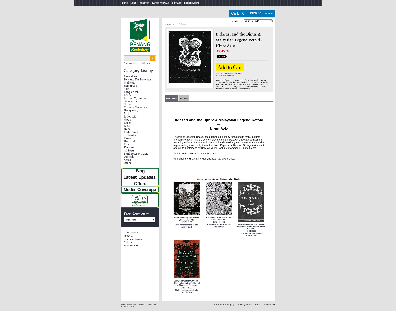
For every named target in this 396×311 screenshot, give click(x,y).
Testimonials (269, 304)
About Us (128, 235)
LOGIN (134, 3)
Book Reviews (131, 245)
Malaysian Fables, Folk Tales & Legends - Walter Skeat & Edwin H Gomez (251, 226)
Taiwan (128, 138)
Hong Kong (131, 110)
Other (127, 163)
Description (171, 98)
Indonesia (130, 116)
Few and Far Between (137, 79)
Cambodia (130, 101)
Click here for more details (186, 225)
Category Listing (138, 71)
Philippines (131, 132)
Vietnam (129, 147)
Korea (127, 123)
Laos (127, 126)
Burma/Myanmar (135, 98)
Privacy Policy (245, 304)
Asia (126, 89)
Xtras (127, 160)
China (128, 104)
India (127, 113)
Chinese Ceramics (135, 107)
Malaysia (129, 82)
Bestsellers (130, 76)
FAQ (257, 304)
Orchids (129, 157)
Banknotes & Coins (136, 153)
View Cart (269, 13)
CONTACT (176, 3)
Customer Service (133, 239)
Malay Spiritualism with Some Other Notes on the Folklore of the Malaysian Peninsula (186, 283)
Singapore (130, 86)
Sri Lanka (130, 135)
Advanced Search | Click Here (137, 63)
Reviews (184, 98)
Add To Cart (186, 227)
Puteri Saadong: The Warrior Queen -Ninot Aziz (186, 219)
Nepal (127, 129)
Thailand (129, 141)
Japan (127, 120)
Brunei (128, 95)
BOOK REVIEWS (191, 3)
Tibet (127, 144)
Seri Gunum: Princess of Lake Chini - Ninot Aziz (219, 218)
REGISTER (144, 3)
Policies (128, 242)
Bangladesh (131, 92)
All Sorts (129, 150)
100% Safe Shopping (224, 304)
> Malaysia (170, 24)
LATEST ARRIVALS (160, 3)
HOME (125, 3)
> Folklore (181, 24)
